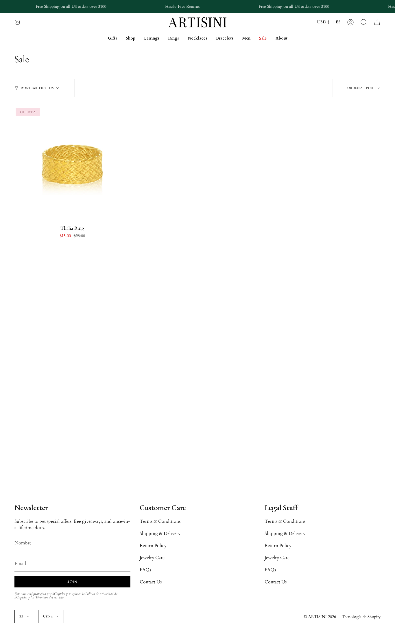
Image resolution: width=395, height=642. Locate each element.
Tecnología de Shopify (361, 616)
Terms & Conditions (160, 521)
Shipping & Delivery (160, 533)
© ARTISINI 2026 (320, 616)
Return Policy (153, 545)
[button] (363, 22)
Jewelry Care (152, 558)
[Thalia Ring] (72, 164)
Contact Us (151, 582)
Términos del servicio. (49, 597)
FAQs (145, 570)
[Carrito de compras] (377, 22)
